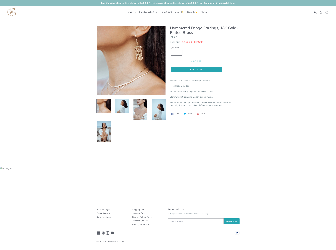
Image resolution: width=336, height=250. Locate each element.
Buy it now (196, 69)
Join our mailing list (176, 209)
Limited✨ (179, 12)
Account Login (103, 209)
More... (204, 12)
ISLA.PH (106, 241)
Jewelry (131, 12)
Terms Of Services (140, 220)
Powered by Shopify (116, 241)
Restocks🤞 (192, 12)
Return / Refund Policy (142, 217)
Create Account (103, 213)
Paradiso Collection (148, 12)
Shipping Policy (139, 213)
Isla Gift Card (166, 12)
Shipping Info (138, 209)
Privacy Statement (140, 224)
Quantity (175, 47)
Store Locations (103, 217)
